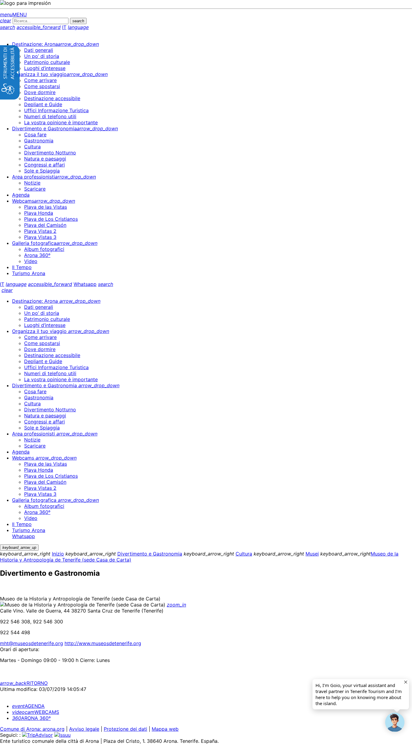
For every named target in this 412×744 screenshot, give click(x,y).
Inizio (58, 554)
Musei (312, 554)
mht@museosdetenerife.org (31, 643)
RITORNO (24, 683)
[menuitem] (55, 44)
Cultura (244, 554)
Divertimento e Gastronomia (149, 554)
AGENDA (28, 706)
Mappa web (165, 729)
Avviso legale (84, 729)
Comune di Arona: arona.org (32, 729)
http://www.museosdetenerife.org (103, 643)
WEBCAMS (35, 712)
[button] (394, 722)
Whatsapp (85, 284)
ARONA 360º (31, 718)
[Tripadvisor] (37, 735)
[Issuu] (62, 735)
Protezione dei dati (125, 729)
